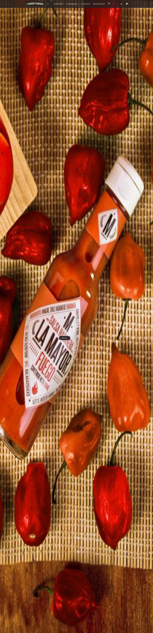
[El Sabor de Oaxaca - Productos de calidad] (35, 4)
